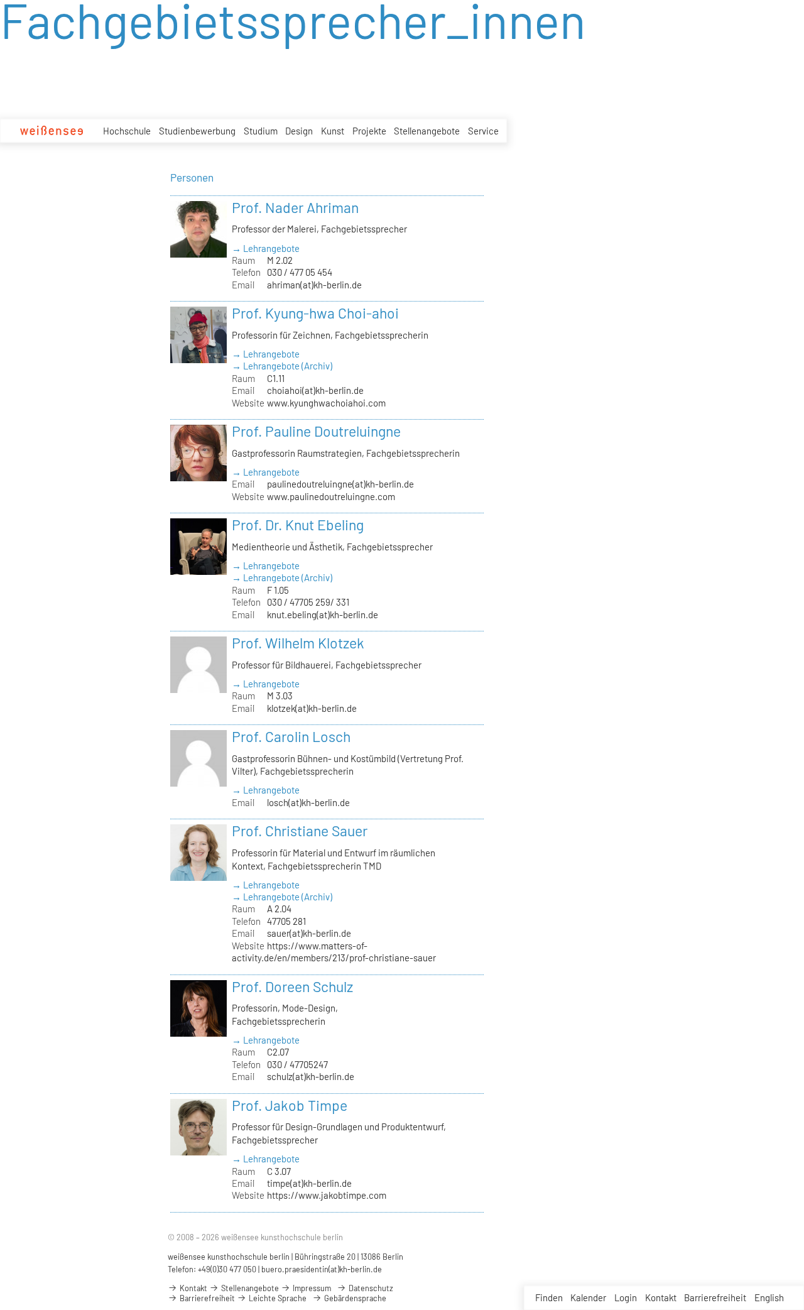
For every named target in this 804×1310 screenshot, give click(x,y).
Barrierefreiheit (715, 1297)
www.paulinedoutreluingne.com (331, 496)
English (769, 1297)
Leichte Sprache (277, 1298)
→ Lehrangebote (266, 248)
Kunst (332, 130)
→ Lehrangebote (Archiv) (282, 365)
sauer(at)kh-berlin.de (309, 933)
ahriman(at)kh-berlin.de (314, 284)
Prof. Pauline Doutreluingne (316, 431)
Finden (549, 1297)
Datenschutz (370, 1288)
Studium (261, 130)
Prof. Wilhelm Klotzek (298, 643)
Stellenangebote (427, 130)
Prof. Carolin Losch (291, 736)
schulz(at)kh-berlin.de (310, 1076)
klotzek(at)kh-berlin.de (312, 708)
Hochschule (127, 130)
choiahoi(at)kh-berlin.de (315, 390)
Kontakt (660, 1297)
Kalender (588, 1297)
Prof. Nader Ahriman (295, 207)
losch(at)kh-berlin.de (308, 802)
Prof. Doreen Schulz (292, 986)
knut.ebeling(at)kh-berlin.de (322, 614)
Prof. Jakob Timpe (289, 1105)
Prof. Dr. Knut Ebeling (298, 524)
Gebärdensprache (354, 1298)
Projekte (369, 130)
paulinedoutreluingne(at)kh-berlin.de (340, 483)
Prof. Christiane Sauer (299, 830)
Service (483, 130)
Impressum (311, 1288)
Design (299, 130)
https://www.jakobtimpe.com (326, 1195)
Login (625, 1297)
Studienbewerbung (197, 130)
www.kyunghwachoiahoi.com (326, 402)
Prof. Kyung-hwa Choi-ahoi (315, 313)
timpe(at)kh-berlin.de (309, 1183)
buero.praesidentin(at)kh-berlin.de (321, 1269)
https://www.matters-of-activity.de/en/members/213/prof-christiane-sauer (334, 951)
